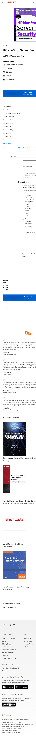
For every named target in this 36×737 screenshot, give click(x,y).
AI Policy (26, 647)
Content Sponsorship (9, 658)
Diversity (5, 655)
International (7, 664)
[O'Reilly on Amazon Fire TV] (9, 706)
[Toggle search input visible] (33, 2)
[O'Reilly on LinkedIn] (10, 625)
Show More (7, 143)
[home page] (11, 2)
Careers (4, 641)
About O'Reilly (7, 634)
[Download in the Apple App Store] (8, 688)
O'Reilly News (6, 644)
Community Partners (9, 650)
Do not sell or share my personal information (15, 719)
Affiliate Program (8, 653)
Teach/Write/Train (8, 638)
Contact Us (27, 638)
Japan (4, 671)
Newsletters (28, 641)
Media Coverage (7, 647)
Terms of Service (7, 728)
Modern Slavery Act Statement (11, 732)
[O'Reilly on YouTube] (14, 625)
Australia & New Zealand (10, 668)
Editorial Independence (9, 730)
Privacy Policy (28, 644)
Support (27, 634)
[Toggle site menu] (2, 2)
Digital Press (10, 79)
